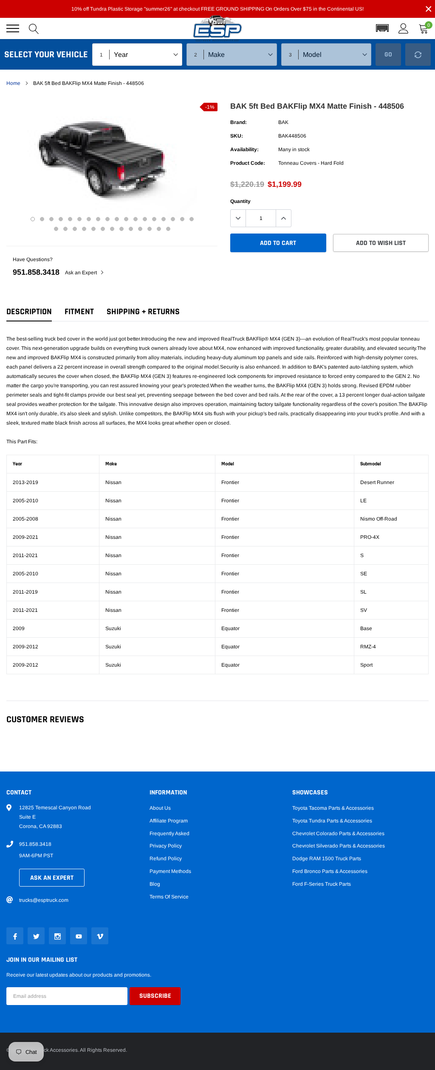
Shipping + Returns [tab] (143, 312)
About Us (160, 808)
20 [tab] (65, 229)
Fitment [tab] (79, 312)
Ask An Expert (51, 877)
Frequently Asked (169, 833)
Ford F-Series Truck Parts (321, 884)
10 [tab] (117, 219)
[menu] (12, 28)
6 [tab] (79, 219)
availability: (244, 149)
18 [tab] (191, 219)
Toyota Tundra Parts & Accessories (332, 821)
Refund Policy (166, 859)
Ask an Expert (81, 273)
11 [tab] (126, 219)
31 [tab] (168, 229)
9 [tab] (107, 219)
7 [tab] (89, 219)
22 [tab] (84, 229)
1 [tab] (33, 219)
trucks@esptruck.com (43, 900)
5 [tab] (70, 219)
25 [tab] (112, 229)
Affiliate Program (169, 821)
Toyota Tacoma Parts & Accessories (333, 808)
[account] (403, 28)
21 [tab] (75, 229)
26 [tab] (121, 229)
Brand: (238, 122)
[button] (382, 28)
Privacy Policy (166, 846)
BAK (283, 122)
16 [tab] (173, 219)
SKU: (236, 136)
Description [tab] (29, 312)
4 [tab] (61, 219)
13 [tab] (145, 219)
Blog (155, 884)
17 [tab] (182, 219)
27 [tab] (131, 229)
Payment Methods (170, 871)
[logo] (217, 28)
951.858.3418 (36, 272)
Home (13, 83)
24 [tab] (103, 229)
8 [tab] (98, 219)
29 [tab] (149, 229)
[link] (14, 935)
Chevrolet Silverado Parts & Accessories (338, 846)
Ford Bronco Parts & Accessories (329, 871)
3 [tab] (51, 219)
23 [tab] (93, 229)
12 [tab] (135, 219)
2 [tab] (42, 219)
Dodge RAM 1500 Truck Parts (326, 859)
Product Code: (247, 163)
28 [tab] (140, 229)
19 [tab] (56, 229)
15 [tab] (163, 219)
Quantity (240, 201)
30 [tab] (159, 229)
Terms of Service (169, 897)
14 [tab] (154, 219)
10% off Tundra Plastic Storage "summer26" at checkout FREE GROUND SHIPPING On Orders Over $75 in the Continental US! (217, 9)
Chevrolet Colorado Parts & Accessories (338, 833)
